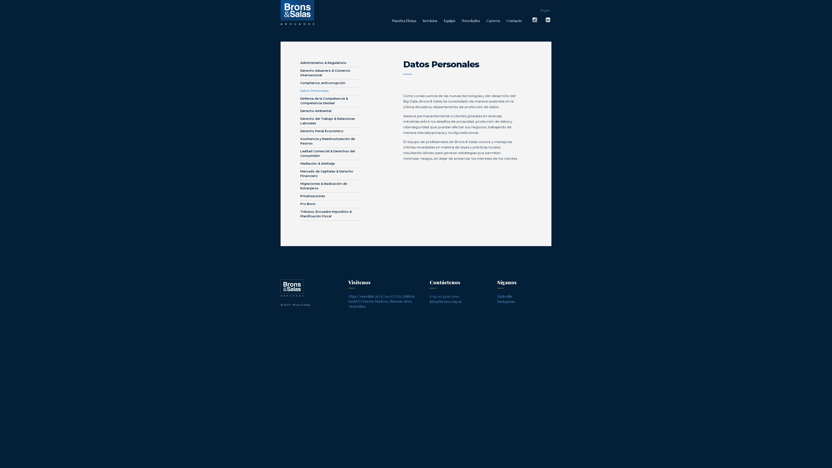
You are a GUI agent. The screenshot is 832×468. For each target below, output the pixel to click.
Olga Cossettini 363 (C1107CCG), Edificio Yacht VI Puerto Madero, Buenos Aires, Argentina (381, 301)
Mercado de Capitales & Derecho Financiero (326, 173)
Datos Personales (314, 91)
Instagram (506, 301)
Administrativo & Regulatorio (323, 63)
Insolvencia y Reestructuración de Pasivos (327, 141)
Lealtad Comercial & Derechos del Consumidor (327, 153)
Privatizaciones (312, 196)
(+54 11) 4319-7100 (444, 296)
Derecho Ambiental (316, 111)
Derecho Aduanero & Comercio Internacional (325, 73)
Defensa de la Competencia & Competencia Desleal (324, 101)
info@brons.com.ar (446, 301)
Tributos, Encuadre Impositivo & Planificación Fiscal (326, 214)
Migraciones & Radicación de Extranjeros (323, 186)
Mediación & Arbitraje (317, 164)
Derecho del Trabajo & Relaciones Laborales (327, 121)
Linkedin (504, 296)
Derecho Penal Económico (321, 131)
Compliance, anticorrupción (322, 83)
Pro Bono (307, 204)
